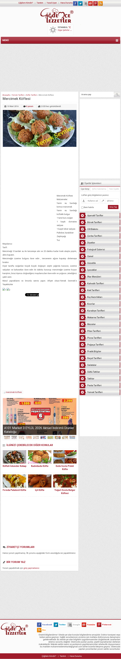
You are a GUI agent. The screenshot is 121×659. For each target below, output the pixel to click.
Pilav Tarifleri (94, 331)
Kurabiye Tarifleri (96, 310)
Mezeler (91, 324)
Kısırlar (91, 304)
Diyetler (91, 242)
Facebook (47, 624)
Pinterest (106, 624)
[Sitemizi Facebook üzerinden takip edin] (75, 3)
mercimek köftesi (14, 392)
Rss (44, 630)
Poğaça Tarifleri (95, 344)
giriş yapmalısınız (31, 568)
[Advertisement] (60, 67)
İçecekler (92, 270)
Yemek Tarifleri (18, 95)
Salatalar (92, 365)
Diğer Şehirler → (65, 30)
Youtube (91, 624)
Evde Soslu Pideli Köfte (65, 467)
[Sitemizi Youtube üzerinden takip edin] (90, 3)
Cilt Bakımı (92, 229)
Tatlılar (90, 378)
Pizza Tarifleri (94, 338)
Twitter (62, 624)
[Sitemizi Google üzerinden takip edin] (85, 3)
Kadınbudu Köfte (39, 466)
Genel (90, 256)
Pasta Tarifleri (94, 385)
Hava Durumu (66, 3)
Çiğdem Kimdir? (25, 3)
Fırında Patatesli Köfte (14, 490)
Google (76, 624)
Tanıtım (40, 3)
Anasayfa (6, 95)
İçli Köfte (39, 490)
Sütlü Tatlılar (93, 372)
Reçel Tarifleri (94, 358)
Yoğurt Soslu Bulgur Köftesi (65, 491)
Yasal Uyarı (52, 3)
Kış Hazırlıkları (94, 297)
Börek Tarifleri (94, 222)
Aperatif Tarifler (95, 215)
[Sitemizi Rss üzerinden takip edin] (100, 3)
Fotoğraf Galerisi (96, 249)
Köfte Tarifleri (31, 95)
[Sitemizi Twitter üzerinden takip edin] (80, 3)
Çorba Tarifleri (94, 236)
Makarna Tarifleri (96, 317)
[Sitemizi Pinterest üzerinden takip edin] (95, 3)
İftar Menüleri (94, 276)
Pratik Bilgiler (94, 351)
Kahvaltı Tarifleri (95, 283)
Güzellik (91, 263)
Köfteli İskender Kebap (14, 466)
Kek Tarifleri (93, 290)
